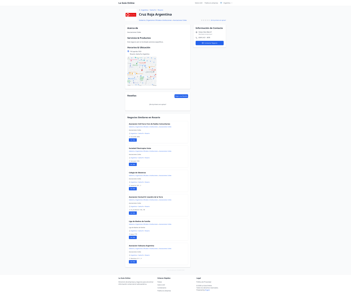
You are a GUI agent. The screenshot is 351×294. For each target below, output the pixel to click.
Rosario (160, 10)
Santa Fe (153, 10)
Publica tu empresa (211, 3)
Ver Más (132, 140)
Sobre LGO (198, 3)
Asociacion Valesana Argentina (141, 246)
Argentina (144, 10)
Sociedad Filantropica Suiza (140, 148)
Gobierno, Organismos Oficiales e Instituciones (155, 20)
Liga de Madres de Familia (139, 221)
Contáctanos (161, 288)
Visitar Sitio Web (204, 32)
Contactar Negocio (210, 43)
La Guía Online (126, 2)
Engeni (207, 290)
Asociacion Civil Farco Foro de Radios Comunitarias (149, 124)
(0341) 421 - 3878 (204, 38)
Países (159, 282)
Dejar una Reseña (181, 96)
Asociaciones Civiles (180, 20)
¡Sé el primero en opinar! (218, 20)
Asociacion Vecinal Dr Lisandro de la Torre (146, 197)
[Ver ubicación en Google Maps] (142, 71)
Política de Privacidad (203, 282)
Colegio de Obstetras (137, 172)
